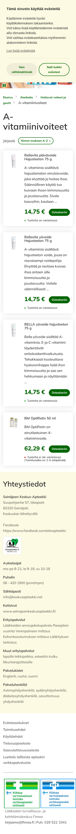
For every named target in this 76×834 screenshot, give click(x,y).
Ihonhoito (26, 97)
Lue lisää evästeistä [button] (20, 50)
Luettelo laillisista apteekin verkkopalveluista (24, 760)
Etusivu (8, 97)
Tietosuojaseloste (16, 743)
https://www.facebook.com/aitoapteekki (34, 530)
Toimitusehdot (14, 729)
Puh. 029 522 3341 (51, 822)
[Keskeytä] (4, 85)
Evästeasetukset (16, 723)
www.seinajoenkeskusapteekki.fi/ (29, 611)
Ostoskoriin (59, 212)
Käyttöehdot (13, 736)
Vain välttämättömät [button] (22, 70)
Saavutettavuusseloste (21, 750)
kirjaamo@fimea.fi (19, 822)
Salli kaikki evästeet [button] (54, 70)
